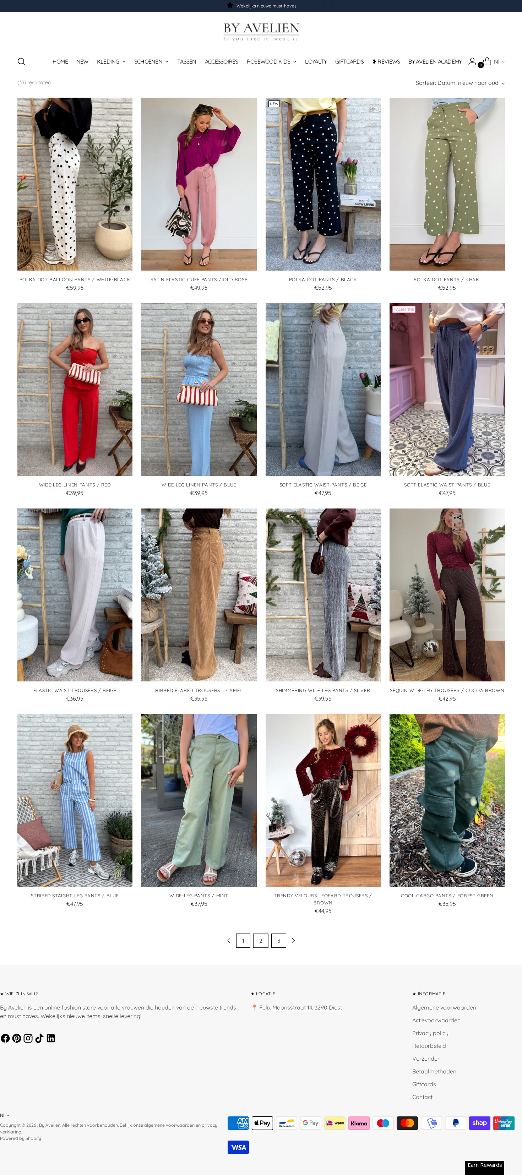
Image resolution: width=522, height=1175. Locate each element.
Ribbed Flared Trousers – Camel (199, 690)
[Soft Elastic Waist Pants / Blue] (447, 389)
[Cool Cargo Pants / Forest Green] (447, 800)
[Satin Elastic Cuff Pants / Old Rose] (199, 184)
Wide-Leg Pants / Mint (198, 895)
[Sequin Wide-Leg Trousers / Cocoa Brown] (447, 594)
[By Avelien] (261, 31)
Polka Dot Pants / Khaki (447, 279)
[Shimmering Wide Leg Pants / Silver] (323, 594)
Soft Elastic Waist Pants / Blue (447, 485)
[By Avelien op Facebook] (4, 1039)
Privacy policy (430, 1033)
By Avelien (49, 1125)
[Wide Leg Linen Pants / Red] (75, 389)
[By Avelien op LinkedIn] (49, 1039)
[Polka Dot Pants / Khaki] (447, 184)
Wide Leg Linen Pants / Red (75, 485)
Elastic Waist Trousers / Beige (74, 690)
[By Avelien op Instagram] (27, 1039)
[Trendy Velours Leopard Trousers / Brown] (323, 800)
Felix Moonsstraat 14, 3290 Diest (300, 1007)
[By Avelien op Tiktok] (38, 1039)
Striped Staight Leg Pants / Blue (75, 895)
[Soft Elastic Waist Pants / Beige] (323, 389)
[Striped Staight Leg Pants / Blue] (75, 800)
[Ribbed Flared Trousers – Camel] (199, 594)
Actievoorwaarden (436, 1020)
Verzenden (426, 1058)
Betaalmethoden (434, 1071)
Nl (497, 61)
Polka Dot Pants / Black (323, 279)
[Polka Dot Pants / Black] (323, 184)
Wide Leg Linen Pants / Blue (199, 485)
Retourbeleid (429, 1045)
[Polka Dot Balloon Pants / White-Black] (75, 184)
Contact (422, 1096)
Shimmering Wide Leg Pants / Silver (323, 690)
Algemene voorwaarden (444, 1007)
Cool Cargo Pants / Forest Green (447, 895)
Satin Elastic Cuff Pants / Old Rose (199, 279)
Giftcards (424, 1084)
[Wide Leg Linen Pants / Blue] (199, 389)
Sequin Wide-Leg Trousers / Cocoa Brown (447, 690)
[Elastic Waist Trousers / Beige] (75, 594)
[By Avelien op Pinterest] (15, 1039)
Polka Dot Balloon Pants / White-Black (75, 279)
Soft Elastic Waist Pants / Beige (323, 485)
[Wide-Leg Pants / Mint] (199, 800)
